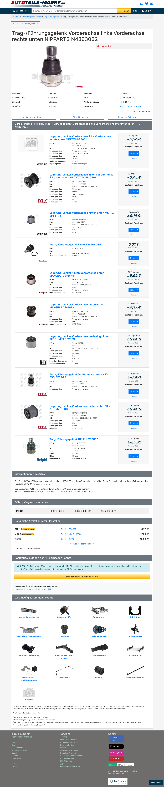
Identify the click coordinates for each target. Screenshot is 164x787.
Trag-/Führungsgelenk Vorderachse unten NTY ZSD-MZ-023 (78, 376)
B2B (135, 11)
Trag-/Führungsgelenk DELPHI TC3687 (73, 439)
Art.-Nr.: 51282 (67, 539)
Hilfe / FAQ (156, 782)
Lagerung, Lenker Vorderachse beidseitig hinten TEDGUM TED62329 (79, 338)
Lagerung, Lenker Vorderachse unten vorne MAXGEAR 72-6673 (76, 306)
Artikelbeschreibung (34, 117)
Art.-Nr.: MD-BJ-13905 (71, 534)
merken (134, 158)
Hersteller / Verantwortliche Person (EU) (33, 589)
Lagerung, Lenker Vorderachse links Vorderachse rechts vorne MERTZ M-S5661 (80, 138)
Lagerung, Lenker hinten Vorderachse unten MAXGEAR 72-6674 (76, 274)
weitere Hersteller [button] (82, 543)
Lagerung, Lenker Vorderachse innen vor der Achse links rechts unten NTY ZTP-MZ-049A (81, 176)
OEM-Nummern (82, 117)
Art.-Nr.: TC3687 (68, 529)
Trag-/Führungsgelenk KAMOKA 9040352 (76, 244)
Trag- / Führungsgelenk (52, 17)
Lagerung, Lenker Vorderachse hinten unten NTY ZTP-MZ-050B (79, 408)
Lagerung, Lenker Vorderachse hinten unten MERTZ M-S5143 (81, 214)
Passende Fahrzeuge (130, 117)
